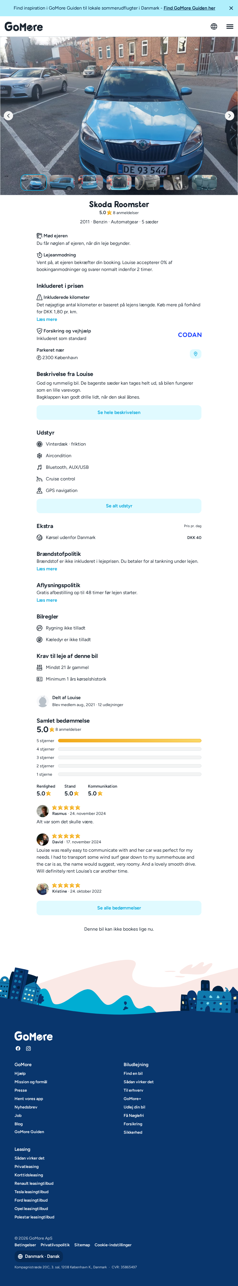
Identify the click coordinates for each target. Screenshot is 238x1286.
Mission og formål (31, 1081)
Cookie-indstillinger (113, 1244)
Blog (19, 1124)
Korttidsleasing (29, 1175)
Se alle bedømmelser (119, 908)
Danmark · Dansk (42, 1256)
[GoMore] (24, 26)
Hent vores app (29, 1098)
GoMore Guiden (29, 1131)
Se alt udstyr (119, 506)
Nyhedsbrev (26, 1107)
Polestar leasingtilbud (34, 1217)
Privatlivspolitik (55, 1244)
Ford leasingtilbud (31, 1200)
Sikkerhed (133, 1132)
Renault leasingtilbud (34, 1183)
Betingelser (25, 1244)
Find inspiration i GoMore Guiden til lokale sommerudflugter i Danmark (114, 8)
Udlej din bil (134, 1107)
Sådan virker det (139, 1081)
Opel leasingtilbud (31, 1208)
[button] (231, 8)
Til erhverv (133, 1090)
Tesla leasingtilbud (31, 1191)
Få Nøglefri (134, 1115)
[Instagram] (28, 1048)
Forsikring (133, 1124)
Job (18, 1115)
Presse (21, 1090)
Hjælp (20, 1073)
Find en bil (133, 1073)
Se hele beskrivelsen (119, 412)
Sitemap (82, 1244)
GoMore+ (132, 1098)
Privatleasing (27, 1166)
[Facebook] (18, 1048)
